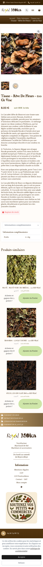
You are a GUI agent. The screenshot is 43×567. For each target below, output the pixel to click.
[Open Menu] (33, 10)
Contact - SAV (21, 479)
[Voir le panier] (39, 10)
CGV (21, 473)
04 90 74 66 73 (13, 533)
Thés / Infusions (23, 18)
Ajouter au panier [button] (30, 298)
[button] (38, 31)
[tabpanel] (21, 235)
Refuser (21, 563)
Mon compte (21, 483)
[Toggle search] (27, 10)
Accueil (12, 18)
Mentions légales (21, 470)
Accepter (21, 557)
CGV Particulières (21, 476)
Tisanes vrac (35, 18)
